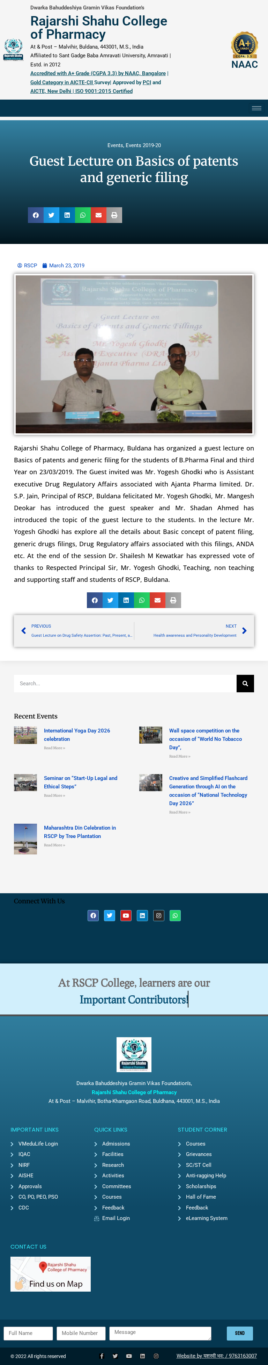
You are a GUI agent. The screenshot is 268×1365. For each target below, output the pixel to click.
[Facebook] (93, 915)
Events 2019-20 (143, 145)
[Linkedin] (142, 915)
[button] (36, 215)
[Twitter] (109, 915)
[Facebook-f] (101, 1356)
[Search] (245, 683)
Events (115, 145)
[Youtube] (126, 915)
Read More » (54, 748)
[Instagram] (158, 915)
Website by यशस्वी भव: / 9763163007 (217, 1356)
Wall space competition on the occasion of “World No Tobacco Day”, (205, 739)
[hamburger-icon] (257, 108)
